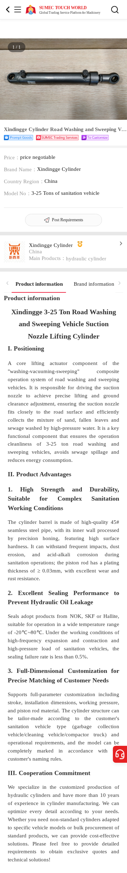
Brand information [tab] (94, 284)
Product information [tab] (39, 284)
